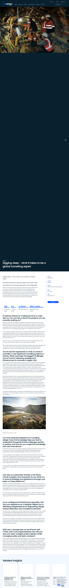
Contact (51, 1)
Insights (38, 4)
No (62, 585)
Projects (25, 4)
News (57, 1)
